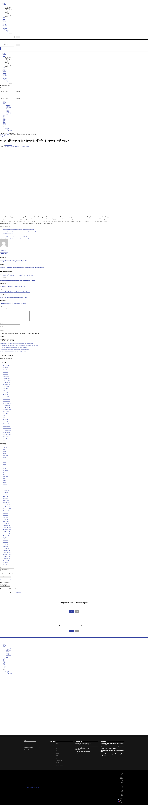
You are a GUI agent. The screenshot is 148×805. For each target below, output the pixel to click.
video (4, 449)
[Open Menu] (0, 48)
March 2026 (6, 376)
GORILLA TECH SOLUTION (33, 787)
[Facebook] (0, 47)
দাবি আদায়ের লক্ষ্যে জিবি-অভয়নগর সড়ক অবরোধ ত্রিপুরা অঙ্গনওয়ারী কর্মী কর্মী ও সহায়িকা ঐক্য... (82, 748)
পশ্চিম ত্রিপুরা (8, 7)
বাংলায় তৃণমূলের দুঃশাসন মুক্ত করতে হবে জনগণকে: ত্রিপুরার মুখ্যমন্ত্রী (16, 236)
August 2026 (6, 365)
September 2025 (7, 384)
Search (18, 37)
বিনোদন (4, 21)
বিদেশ (4, 20)
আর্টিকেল (5, 25)
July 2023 (5, 438)
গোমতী (7, 13)
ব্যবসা (57, 755)
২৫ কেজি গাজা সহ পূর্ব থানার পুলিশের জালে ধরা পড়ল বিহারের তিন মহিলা (13, 347)
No (77, 611)
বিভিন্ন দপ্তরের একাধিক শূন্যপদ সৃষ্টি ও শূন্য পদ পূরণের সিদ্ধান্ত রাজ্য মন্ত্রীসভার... (16, 275)
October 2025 (6, 382)
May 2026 (5, 372)
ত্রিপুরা (4, 4)
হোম (4, 3)
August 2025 (6, 386)
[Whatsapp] (5, 47)
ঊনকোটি (7, 11)
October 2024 (6, 407)
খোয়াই (7, 12)
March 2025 (6, 397)
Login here (18, 592)
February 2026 (6, 378)
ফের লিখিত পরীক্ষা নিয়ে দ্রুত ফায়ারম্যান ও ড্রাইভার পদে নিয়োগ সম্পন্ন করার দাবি (18, 229)
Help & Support (59, 765)
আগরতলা (57, 746)
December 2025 (7, 380)
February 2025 (6, 399)
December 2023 (7, 428)
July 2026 (5, 367)
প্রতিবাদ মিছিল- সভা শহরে (8, 233)
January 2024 (6, 426)
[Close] (0, 38)
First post (6, 134)
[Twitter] (1, 47)
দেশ (4, 19)
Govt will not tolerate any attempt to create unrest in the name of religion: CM (21, 231)
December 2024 (7, 403)
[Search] (0, 35)
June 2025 (5, 390)
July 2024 (5, 413)
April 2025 (5, 394)
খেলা (4, 17)
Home (1, 134)
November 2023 (7, 430)
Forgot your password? (5, 579)
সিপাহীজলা (8, 8)
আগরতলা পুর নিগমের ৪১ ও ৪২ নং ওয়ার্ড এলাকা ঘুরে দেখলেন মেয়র (13, 303)
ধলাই (7, 16)
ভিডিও (4, 24)
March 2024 (6, 421)
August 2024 (6, 411)
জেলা (4, 6)
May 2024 (5, 417)
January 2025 (6, 401)
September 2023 (7, 434)
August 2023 (6, 436)
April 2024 (5, 419)
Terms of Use (59, 760)
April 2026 (5, 374)
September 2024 (7, 409)
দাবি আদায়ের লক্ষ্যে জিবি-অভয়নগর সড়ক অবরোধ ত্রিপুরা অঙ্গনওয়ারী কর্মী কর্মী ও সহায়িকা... (18, 280)
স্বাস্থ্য (4, 23)
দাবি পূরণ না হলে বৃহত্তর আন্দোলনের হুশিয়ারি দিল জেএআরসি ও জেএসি (13, 297)
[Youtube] (4, 47)
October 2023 (6, 432)
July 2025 (5, 388)
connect (5, 28)
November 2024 (7, 405)
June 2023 (5, 440)
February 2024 (6, 423)
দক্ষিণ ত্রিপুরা (8, 15)
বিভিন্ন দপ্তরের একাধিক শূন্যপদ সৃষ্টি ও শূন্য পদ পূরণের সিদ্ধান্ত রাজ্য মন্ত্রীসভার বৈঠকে (16, 343)
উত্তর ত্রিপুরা (9, 9)
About (4, 26)
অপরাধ (4, 451)
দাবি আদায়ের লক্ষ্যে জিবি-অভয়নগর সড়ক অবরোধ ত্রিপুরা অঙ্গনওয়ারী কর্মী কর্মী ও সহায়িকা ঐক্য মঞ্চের (19, 345)
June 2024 (5, 415)
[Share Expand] (29, 146)
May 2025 (5, 392)
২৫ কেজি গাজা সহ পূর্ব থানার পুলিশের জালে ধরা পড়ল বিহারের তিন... (13, 286)
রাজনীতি (4, 482)
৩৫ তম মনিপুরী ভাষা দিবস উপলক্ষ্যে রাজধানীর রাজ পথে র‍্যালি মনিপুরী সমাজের (15, 292)
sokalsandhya (8, 145)
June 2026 (5, 370)
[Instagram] (3, 47)
